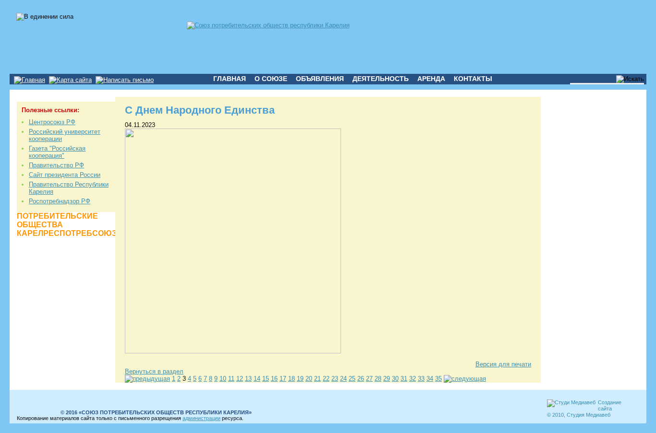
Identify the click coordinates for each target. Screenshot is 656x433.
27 (369, 378)
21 (317, 378)
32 (412, 378)
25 (352, 378)
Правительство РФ (56, 165)
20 (308, 378)
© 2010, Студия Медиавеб (578, 415)
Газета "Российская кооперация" (57, 152)
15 (265, 378)
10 (222, 378)
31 (404, 378)
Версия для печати (503, 364)
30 (395, 378)
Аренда (431, 78)
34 (429, 378)
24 (343, 378)
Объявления (320, 78)
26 (360, 378)
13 (248, 378)
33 (421, 378)
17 (282, 378)
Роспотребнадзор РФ (59, 201)
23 (334, 378)
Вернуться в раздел (154, 371)
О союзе (271, 78)
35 (438, 378)
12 (239, 378)
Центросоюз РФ (52, 122)
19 (300, 378)
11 (231, 378)
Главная (229, 78)
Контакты (473, 78)
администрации (201, 418)
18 (291, 378)
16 (274, 378)
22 (326, 378)
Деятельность (380, 78)
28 (378, 378)
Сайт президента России (64, 174)
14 (257, 378)
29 (386, 378)
